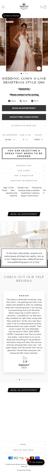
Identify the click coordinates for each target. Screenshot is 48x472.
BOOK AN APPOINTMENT (24, 108)
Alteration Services (24, 125)
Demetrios (37, 187)
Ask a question (24, 175)
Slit (44, 190)
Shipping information (24, 181)
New (13, 190)
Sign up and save (23, 450)
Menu (23, 444)
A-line (11, 187)
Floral (5, 190)
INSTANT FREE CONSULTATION (24, 117)
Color (38, 135)
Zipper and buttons (29, 195)
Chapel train (23, 187)
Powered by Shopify (24, 470)
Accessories (10, 135)
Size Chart (24, 171)
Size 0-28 (25, 135)
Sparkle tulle (12, 193)
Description (24, 165)
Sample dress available (29, 190)
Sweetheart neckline (30, 193)
